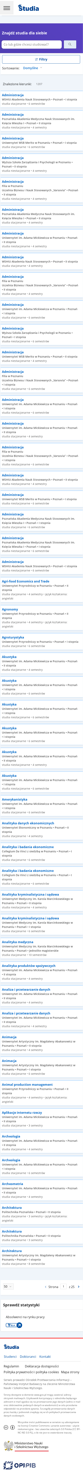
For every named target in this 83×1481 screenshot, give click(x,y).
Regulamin (11, 1366)
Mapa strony (70, 1372)
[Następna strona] (79, 1287)
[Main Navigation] (7, 7)
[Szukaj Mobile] (70, 44)
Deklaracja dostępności (42, 1366)
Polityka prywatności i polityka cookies (31, 1372)
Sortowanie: (10, 68)
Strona (53, 1287)
